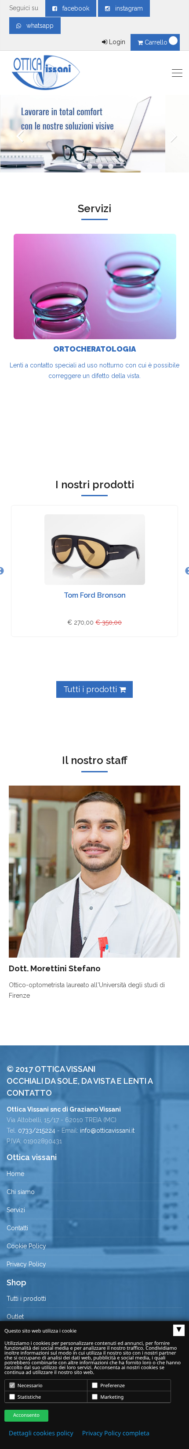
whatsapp (37, 25)
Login (116, 41)
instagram (126, 8)
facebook (73, 8)
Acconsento (26, 1415)
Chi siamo (21, 1191)
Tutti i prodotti (91, 689)
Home (15, 1173)
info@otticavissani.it (107, 1130)
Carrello (156, 42)
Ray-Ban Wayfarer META (94, 595)
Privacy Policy (26, 1264)
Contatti (17, 1228)
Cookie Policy (26, 1246)
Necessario (29, 1385)
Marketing (111, 1397)
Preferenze (112, 1385)
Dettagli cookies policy (41, 1433)
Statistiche (28, 1397)
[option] (94, 571)
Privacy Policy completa (115, 1433)
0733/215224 (36, 1130)
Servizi (16, 1209)
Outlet (15, 1316)
